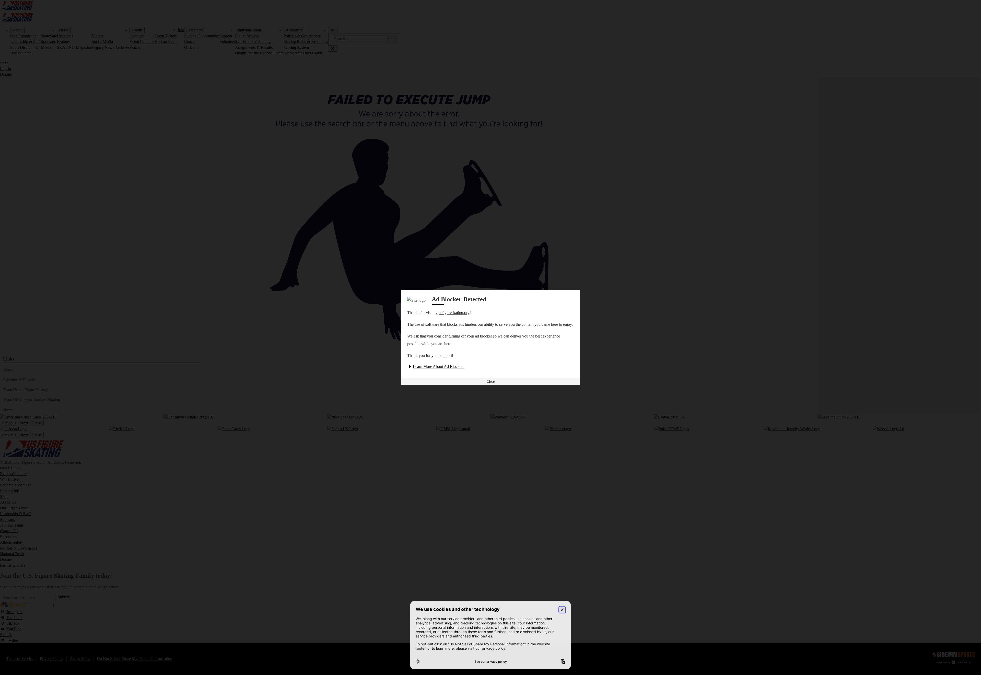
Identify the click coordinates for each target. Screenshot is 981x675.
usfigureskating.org (454, 312)
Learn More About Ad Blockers (438, 366)
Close (491, 381)
